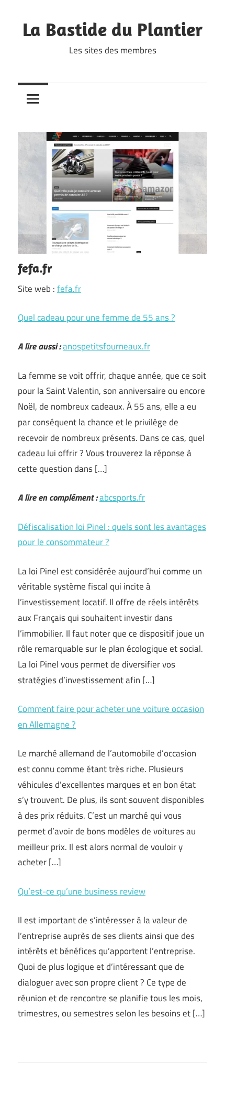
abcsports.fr (122, 497)
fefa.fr (69, 289)
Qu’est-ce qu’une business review (81, 891)
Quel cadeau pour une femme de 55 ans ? (96, 317)
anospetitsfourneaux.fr (106, 346)
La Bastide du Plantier (112, 29)
